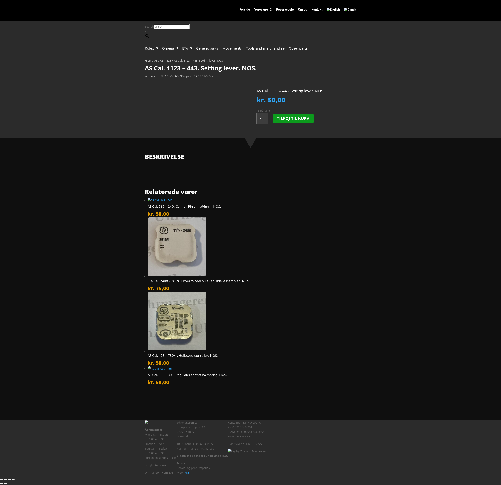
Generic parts (207, 49)
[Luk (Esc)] (13, 479)
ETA (185, 49)
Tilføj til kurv (293, 118)
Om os (302, 9)
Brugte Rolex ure (156, 465)
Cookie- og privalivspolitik (193, 468)
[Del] (9, 479)
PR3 (186, 472)
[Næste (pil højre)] (5, 483)
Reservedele (285, 9)
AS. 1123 (165, 60)
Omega (168, 49)
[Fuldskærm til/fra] (5, 479)
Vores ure (261, 9)
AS (156, 60)
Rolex (149, 49)
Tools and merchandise (265, 49)
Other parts (298, 49)
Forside (244, 9)
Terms (181, 463)
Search (149, 26)
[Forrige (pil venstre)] (1, 483)
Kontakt (316, 9)
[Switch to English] (333, 10)
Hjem (148, 60)
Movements (232, 49)
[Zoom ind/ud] (1, 479)
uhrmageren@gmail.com (200, 448)
